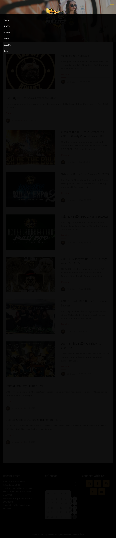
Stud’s (7, 26)
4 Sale (7, 32)
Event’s (7, 45)
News (6, 38)
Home (6, 20)
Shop (6, 51)
